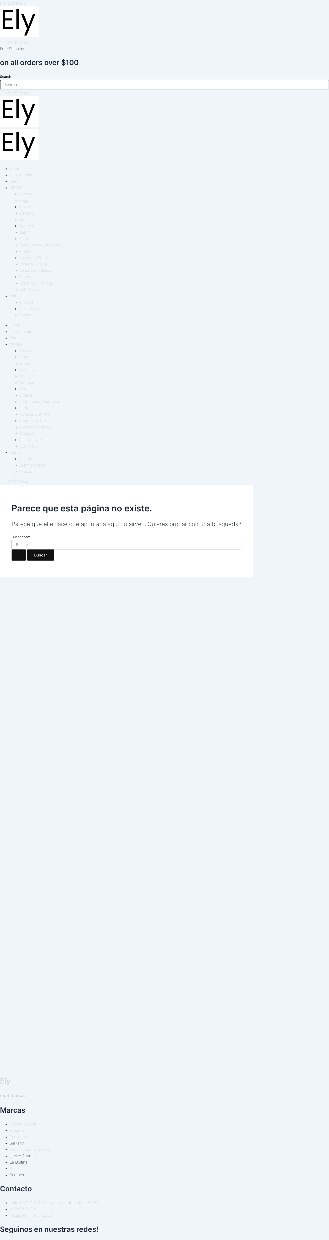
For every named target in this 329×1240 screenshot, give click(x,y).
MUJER (16, 187)
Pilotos (25, 251)
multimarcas (13, 1095)
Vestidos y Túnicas (36, 283)
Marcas (16, 295)
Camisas (27, 219)
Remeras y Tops (33, 264)
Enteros (26, 238)
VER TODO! (29, 289)
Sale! (14, 181)
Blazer (24, 206)
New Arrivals (21, 174)
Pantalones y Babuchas (40, 245)
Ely (5, 1081)
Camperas (28, 225)
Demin (25, 232)
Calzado (26, 213)
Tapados (26, 276)
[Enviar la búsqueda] (19, 555)
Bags (23, 200)
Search (5, 77)
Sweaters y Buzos (35, 270)
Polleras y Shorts (34, 257)
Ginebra (26, 302)
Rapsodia (27, 314)
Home (15, 168)
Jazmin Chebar (32, 308)
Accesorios (29, 193)
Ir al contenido (13, 3)
